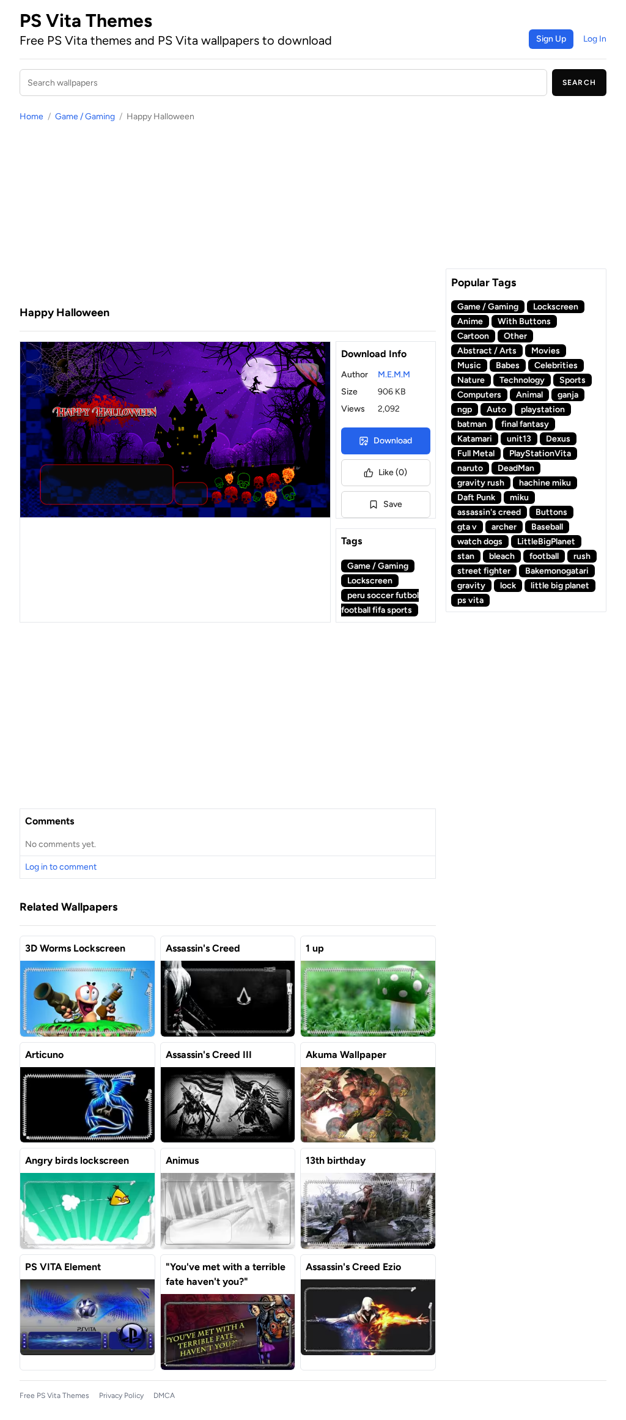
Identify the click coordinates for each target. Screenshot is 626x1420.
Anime (470, 321)
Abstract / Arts (487, 351)
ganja (568, 395)
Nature (471, 380)
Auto (496, 409)
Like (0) (392, 472)
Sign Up (551, 39)
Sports (572, 380)
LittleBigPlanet (546, 541)
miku (519, 497)
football (544, 556)
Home (31, 116)
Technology (522, 380)
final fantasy (525, 424)
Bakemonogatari (557, 571)
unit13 (519, 439)
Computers (479, 395)
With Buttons (524, 321)
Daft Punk (476, 497)
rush (582, 556)
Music (469, 365)
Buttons (551, 512)
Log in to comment (61, 867)
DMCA (164, 1395)
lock (508, 585)
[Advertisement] (228, 213)
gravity (471, 585)
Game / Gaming (85, 116)
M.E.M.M (394, 374)
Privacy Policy (121, 1395)
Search (579, 82)
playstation (543, 409)
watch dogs (480, 541)
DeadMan (516, 468)
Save (392, 504)
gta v (467, 527)
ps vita (470, 600)
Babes (508, 365)
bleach (502, 556)
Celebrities (556, 365)
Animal (529, 395)
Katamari (474, 439)
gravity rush (480, 483)
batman (472, 424)
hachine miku (545, 483)
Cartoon (473, 336)
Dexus (558, 439)
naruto (470, 468)
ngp (464, 409)
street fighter (483, 571)
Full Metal (476, 453)
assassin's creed (489, 512)
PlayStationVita (540, 453)
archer (504, 527)
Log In (594, 39)
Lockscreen (369, 580)
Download (393, 440)
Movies (545, 351)
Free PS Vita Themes (54, 1395)
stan (465, 556)
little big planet (560, 585)
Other (515, 336)
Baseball (547, 527)
